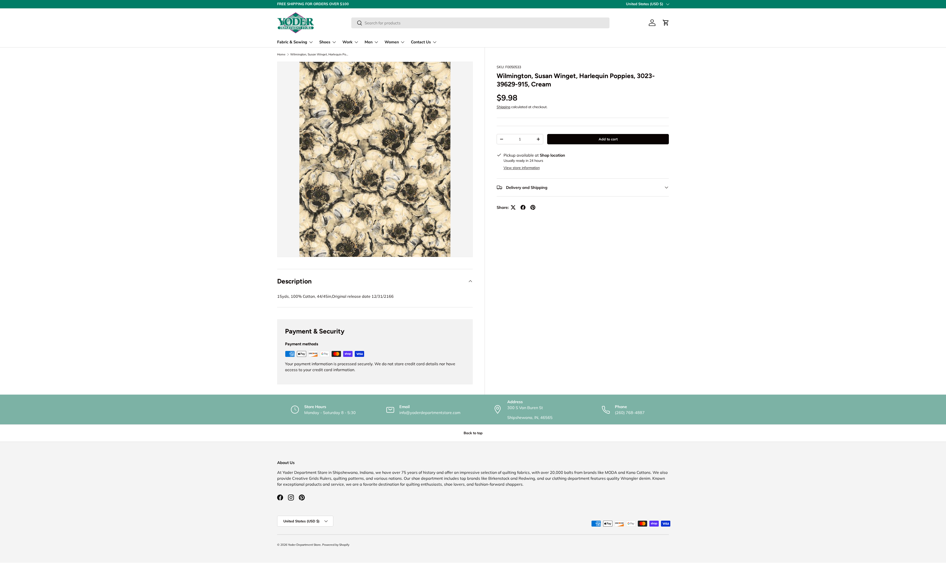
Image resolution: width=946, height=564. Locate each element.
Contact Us (421, 42)
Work (347, 42)
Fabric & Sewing (292, 42)
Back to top (473, 433)
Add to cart (608, 139)
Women (392, 42)
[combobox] (480, 22)
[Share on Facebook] (523, 207)
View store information (522, 168)
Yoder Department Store (304, 545)
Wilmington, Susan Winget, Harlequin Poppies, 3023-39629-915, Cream (319, 54)
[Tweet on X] (513, 207)
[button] (665, 22)
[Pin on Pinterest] (533, 207)
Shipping (503, 107)
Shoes (324, 42)
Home (281, 54)
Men (368, 42)
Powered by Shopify (335, 545)
